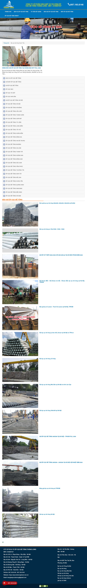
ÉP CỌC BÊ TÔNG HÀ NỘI (13, 104)
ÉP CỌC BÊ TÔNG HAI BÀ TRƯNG (15, 140)
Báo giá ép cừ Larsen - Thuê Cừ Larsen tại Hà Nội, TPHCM (56, 307)
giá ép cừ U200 (62, 580)
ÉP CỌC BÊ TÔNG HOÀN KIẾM (14, 133)
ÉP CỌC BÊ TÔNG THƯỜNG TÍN (15, 170)
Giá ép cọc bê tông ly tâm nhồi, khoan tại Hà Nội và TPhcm (56, 332)
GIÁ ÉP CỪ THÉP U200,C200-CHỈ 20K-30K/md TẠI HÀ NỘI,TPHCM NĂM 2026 (61, 255)
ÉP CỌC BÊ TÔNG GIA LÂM (13, 148)
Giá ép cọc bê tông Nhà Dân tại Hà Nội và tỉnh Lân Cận (55, 384)
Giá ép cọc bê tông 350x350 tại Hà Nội (50, 410)
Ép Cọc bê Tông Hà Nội (64, 566)
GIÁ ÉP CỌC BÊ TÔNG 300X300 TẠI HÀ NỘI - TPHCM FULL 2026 (57, 436)
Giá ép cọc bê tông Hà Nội (47, 514)
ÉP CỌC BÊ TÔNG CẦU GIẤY (14, 111)
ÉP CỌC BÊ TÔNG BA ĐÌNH (13, 144)
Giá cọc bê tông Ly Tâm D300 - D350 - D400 (51, 229)
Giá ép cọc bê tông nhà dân (66, 575)
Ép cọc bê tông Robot (12, 16)
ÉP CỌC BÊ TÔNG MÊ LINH (13, 177)
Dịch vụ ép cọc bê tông (21, 11)
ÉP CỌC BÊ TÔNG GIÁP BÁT (14, 118)
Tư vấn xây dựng (36, 11)
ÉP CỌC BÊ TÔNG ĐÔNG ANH (14, 159)
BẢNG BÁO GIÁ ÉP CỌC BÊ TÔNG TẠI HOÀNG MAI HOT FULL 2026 (21, 68)
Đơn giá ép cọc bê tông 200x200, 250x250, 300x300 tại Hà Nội (57, 203)
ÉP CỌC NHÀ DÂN (11, 96)
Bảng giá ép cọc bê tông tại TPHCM (49, 488)
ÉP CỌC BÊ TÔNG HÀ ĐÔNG (14, 107)
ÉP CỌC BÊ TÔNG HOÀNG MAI (14, 155)
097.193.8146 (76, 4)
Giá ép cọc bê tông (63, 573)
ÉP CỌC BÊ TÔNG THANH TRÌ (14, 151)
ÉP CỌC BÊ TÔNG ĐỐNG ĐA (14, 137)
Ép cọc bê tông (62, 568)
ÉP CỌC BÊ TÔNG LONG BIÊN (14, 126)
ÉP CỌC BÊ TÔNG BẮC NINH (14, 192)
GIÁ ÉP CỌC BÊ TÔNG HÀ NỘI (14, 100)
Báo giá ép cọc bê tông (51, 11)
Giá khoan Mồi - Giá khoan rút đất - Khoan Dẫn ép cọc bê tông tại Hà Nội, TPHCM (62, 281)
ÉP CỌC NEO (9, 89)
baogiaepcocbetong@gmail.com (16, 577)
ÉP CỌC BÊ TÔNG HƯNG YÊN (14, 181)
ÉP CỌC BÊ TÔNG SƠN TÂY (14, 173)
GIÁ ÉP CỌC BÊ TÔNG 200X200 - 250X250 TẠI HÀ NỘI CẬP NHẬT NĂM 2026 (60, 462)
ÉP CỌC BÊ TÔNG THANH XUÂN (15, 115)
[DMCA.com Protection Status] (43, 586)
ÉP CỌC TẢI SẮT (10, 93)
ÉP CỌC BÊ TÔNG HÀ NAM (13, 195)
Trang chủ (8, 11)
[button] (6, 28)
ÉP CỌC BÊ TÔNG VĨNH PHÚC (14, 166)
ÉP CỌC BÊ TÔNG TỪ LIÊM (13, 122)
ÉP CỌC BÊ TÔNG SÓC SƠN (14, 162)
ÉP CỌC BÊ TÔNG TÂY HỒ (13, 129)
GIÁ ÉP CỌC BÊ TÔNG (12, 85)
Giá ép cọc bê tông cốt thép (47, 358)
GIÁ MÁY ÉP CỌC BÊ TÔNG (13, 82)
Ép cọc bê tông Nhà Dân (65, 571)
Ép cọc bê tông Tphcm (64, 578)
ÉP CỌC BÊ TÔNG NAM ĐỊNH (14, 188)
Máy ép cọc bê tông (67, 11)
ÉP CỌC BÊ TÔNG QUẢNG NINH (15, 184)
